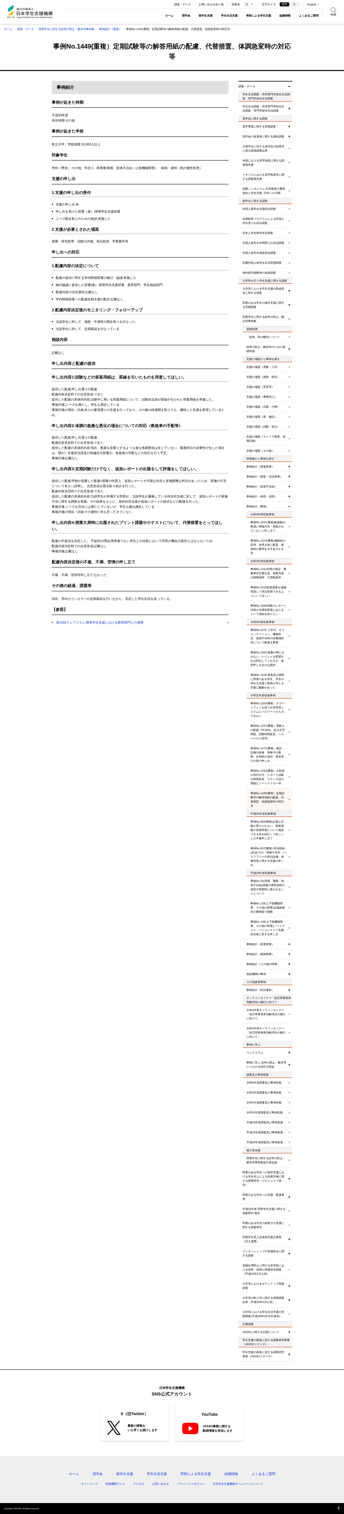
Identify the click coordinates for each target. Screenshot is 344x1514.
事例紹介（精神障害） (260, 954)
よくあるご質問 (309, 15)
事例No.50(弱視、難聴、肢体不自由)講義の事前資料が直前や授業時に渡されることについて (267, 887)
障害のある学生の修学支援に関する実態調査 (263, 304)
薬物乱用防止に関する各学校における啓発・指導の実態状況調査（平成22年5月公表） (263, 1269)
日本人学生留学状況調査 (257, 232)
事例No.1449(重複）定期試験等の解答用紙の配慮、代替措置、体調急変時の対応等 (267, 799)
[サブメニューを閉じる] (289, 86)
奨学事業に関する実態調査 (259, 126)
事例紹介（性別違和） (260, 989)
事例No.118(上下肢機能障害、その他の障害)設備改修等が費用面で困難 (267, 907)
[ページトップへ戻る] (339, 1508)
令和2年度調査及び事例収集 (263, 1102)
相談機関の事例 (256, 974)
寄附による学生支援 (258, 15)
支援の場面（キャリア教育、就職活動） (265, 438)
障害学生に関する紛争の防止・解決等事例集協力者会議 (265, 1160)
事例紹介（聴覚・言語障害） (264, 476)
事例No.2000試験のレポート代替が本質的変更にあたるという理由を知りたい (268, 610)
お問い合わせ (160, 1483)
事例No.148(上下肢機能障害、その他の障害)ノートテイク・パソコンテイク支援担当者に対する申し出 (267, 928)
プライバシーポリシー (191, 1483)
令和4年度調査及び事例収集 (263, 1082)
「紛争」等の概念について (263, 337)
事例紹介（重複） (110, 29)
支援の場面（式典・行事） (263, 406)
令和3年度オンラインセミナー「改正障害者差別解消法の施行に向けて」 (265, 1032)
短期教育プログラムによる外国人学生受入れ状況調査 (263, 221)
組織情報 (285, 15)
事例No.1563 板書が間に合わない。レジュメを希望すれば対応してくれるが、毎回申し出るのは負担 (267, 659)
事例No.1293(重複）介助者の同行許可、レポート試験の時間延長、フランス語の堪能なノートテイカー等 (267, 777)
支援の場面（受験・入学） (263, 367)
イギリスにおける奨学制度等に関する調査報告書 (263, 176)
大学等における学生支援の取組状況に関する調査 (263, 290)
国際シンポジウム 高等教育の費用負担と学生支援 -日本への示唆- (263, 191)
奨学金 (186, 15)
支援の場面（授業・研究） (263, 376)
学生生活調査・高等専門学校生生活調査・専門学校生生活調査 (263, 108)
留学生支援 (206, 15)
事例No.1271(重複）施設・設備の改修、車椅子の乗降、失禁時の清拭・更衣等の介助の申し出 (267, 754)
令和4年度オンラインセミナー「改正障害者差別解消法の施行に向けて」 (265, 1014)
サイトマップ (89, 1483)
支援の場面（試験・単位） (263, 426)
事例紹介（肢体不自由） (261, 486)
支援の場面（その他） (260, 450)
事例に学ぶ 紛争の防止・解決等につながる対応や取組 (266, 1064)
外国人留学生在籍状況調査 (259, 208)
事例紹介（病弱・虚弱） (261, 496)
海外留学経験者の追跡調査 (259, 272)
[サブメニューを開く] (289, 109)
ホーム (169, 15)
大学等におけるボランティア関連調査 (263, 1285)
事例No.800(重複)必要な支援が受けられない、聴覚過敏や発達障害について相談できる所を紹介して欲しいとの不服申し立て (267, 830)
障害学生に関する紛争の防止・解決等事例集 (66, 29)
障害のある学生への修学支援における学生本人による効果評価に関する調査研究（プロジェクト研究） (263, 1178)
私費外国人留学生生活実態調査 (261, 262)
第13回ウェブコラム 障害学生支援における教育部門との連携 (99, 622)
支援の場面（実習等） (260, 386)
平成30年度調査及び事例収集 (264, 1122)
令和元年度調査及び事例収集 (264, 1112)
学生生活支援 (229, 15)
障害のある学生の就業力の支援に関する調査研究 (263, 1225)
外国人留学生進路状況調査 (259, 252)
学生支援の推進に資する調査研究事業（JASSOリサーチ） (263, 1354)
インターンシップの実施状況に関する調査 (263, 1253)
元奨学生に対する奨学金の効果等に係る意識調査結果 (263, 148)
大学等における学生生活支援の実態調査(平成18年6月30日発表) (263, 1314)
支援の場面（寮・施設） (261, 416)
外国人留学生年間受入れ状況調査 (263, 242)
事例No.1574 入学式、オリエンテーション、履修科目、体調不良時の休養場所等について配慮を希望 (267, 636)
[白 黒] (249, 4)
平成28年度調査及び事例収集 (264, 1142)
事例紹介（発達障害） (260, 944)
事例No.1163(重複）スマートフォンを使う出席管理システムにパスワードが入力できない (267, 709)
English (311, 4)
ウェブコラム (254, 1052)
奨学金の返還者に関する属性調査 (263, 136)
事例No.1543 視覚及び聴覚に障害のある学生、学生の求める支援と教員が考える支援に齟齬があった (267, 681)
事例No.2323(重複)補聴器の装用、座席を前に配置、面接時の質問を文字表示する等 (267, 547)
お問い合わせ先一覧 (211, 4)
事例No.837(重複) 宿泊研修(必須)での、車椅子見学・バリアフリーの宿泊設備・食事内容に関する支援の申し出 (268, 857)
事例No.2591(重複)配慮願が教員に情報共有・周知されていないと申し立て (267, 526)
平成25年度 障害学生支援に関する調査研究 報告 (263, 1211)
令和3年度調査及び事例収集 (263, 1092)
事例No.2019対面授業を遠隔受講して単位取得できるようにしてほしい (268, 591)
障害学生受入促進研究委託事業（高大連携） (261, 1239)
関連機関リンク (115, 1483)
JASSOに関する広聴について (260, 1332)
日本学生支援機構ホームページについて (238, 1483)
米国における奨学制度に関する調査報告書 (263, 162)
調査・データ (182, 4)
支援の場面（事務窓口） (261, 396)
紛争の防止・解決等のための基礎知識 (265, 349)
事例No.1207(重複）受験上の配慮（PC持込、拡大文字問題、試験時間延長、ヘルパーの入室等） (267, 732)
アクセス (138, 1483)
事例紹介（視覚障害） (260, 466)
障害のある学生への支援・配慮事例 (263, 1197)
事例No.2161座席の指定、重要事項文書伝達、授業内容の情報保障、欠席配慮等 (268, 573)
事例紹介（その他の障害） (263, 964)
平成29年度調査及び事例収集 (264, 1132)
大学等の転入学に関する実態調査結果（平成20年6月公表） (263, 1300)
